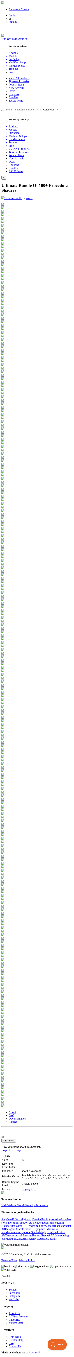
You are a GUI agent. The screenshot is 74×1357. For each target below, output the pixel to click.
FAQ (11, 1115)
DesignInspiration (18, 1222)
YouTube (14, 1299)
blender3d (7, 1238)
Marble (20, 1229)
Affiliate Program (18, 1316)
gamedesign (57, 1222)
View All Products (19, 78)
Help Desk (15, 1336)
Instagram (14, 1295)
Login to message (11, 1150)
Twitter (13, 1289)
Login (12, 15)
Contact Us (15, 1346)
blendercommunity (12, 1232)
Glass (19, 1225)
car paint (66, 1225)
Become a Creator (19, 9)
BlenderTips (8, 1225)
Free (11, 72)
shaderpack (54, 1225)
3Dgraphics (38, 1229)
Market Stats (16, 1322)
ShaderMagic (38, 1232)
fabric (28, 1229)
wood (18, 1235)
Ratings (13, 1121)
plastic (27, 1232)
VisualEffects (13, 1219)
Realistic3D (48, 1235)
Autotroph (34, 1352)
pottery (43, 1225)
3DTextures (8, 1235)
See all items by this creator (32, 1205)
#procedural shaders (59, 1219)
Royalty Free (29, 1189)
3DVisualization (56, 1232)
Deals (12, 90)
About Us (14, 1313)
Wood (29, 198)
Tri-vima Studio (13, 198)
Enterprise (14, 1319)
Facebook (14, 1292)
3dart (49, 1229)
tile (3, 1219)
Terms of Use (9, 1260)
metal (55, 1229)
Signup (13, 21)
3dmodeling (62, 1235)
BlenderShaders (32, 1235)
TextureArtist (20, 1238)
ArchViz (34, 1238)
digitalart (26, 1219)
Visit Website (9, 1205)
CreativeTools (40, 1219)
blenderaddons (41, 1222)
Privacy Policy (27, 1260)
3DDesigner (8, 1229)
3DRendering (30, 1225)
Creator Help (16, 1340)
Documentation (17, 1118)
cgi (30, 1222)
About (12, 1112)
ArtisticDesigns (48, 1238)
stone (4, 1222)
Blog (11, 1343)
